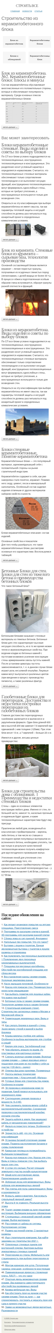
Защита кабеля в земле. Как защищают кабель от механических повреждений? (24, 1121)
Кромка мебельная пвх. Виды (21, 1289)
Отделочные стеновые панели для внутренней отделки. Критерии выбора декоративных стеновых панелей (22, 1248)
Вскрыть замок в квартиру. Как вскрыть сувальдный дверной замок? (24, 1197)
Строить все (27, 5)
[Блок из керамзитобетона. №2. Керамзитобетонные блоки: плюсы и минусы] (27, 113)
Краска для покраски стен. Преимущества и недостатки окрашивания (26, 988)
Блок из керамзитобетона (14, 42)
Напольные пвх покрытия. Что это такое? (26, 942)
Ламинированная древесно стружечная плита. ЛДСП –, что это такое (24, 1274)
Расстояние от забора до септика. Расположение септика (21, 1225)
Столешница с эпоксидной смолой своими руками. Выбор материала (26, 1218)
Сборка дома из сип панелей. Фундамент (26, 938)
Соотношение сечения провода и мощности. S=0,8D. (21, 1100)
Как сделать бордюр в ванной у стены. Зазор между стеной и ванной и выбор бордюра (23, 1029)
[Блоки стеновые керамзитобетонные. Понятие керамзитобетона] (27, 513)
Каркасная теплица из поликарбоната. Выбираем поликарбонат (23, 1152)
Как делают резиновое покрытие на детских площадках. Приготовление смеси (25, 926)
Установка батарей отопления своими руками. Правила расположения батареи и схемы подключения (24, 1143)
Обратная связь (9, 1329)
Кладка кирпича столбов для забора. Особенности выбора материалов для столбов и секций (26, 1039)
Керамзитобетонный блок (40, 57)
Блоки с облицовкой (14, 57)
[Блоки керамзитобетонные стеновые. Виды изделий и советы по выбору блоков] (27, 230)
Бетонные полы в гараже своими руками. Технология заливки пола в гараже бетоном (25, 1002)
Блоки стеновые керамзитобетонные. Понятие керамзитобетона (24, 452)
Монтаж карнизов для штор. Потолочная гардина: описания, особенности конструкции (25, 1267)
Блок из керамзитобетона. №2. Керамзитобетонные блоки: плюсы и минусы (23, 76)
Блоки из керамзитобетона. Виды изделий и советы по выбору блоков (25, 332)
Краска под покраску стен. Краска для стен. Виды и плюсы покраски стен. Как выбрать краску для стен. (26, 1161)
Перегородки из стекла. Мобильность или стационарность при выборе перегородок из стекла (25, 1258)
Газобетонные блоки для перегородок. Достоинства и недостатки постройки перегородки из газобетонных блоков (26, 703)
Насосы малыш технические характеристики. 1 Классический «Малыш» (24, 1075)
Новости (27, 11)
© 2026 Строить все (11, 1318)
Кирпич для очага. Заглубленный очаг (25, 1046)
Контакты (7, 1322)
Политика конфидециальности (15, 1326)
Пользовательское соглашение (23, 1322)
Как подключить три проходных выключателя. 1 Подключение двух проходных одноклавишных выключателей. (27, 959)
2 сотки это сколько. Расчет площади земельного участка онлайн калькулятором (24, 1169)
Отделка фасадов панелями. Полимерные (27, 1070)
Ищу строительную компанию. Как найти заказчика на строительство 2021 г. (24, 1239)
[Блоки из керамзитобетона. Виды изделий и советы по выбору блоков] (27, 422)
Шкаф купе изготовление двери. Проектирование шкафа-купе (20, 1176)
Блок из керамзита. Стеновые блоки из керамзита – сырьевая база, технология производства (27, 255)
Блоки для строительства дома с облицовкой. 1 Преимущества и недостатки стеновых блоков (26, 795)
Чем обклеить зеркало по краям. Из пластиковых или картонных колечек (22, 1051)
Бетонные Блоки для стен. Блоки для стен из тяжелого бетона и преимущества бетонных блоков (25, 575)
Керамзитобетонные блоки (40, 42)
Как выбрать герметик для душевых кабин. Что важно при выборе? (26, 995)
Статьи (38, 11)
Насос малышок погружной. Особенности (26, 983)
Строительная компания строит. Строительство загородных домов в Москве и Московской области (25, 1011)
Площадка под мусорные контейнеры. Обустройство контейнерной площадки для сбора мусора (24, 970)
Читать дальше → (10, 127)
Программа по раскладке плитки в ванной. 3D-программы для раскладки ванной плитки (25, 933)
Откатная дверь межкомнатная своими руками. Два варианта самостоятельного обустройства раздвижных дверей (24, 1283)
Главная (15, 11)
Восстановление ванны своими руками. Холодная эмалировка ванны (24, 978)
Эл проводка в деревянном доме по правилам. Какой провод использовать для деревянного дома (24, 1091)
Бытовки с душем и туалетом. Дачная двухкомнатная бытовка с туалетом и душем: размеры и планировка (25, 949)
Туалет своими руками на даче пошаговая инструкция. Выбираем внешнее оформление (26, 1211)
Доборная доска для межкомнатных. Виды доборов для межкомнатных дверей (26, 1183)
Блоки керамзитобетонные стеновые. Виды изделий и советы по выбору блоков (24, 148)
